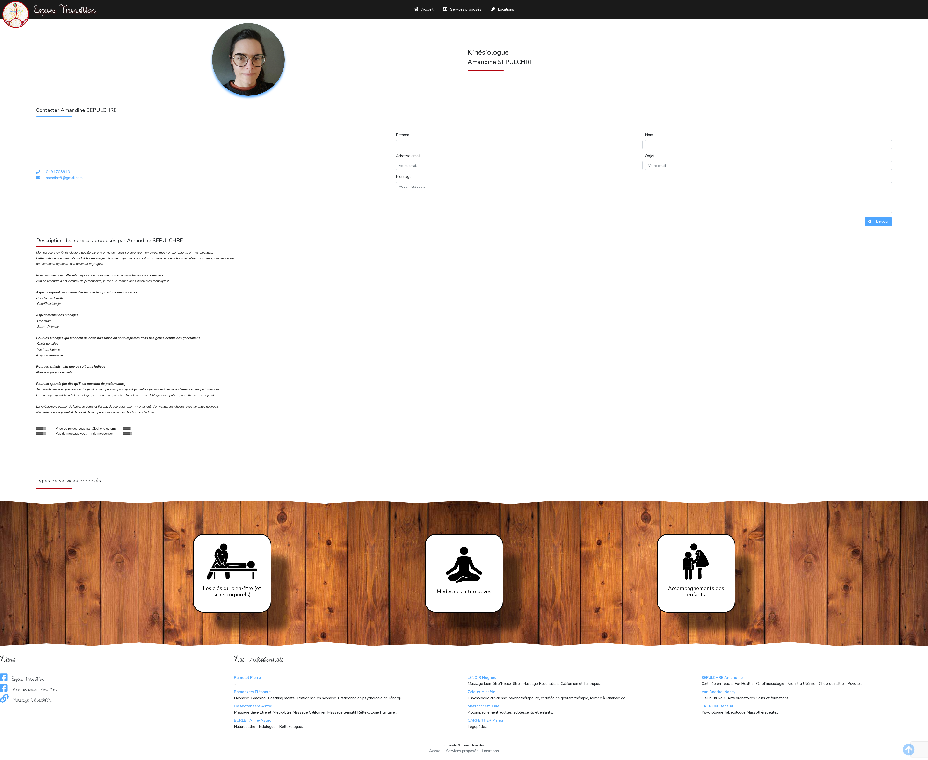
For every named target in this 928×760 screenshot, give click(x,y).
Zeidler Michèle (481, 691)
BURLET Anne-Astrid (253, 720)
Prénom (402, 135)
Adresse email (408, 156)
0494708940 (58, 172)
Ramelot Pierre (247, 677)
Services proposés (465, 9)
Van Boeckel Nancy (718, 691)
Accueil (426, 9)
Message (404, 176)
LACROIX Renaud (717, 706)
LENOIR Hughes (482, 677)
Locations (505, 9)
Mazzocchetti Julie (483, 706)
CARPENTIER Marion (486, 720)
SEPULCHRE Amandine (722, 677)
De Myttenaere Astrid (253, 706)
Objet (650, 156)
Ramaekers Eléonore (252, 691)
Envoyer (882, 221)
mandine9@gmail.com (64, 178)
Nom (649, 135)
